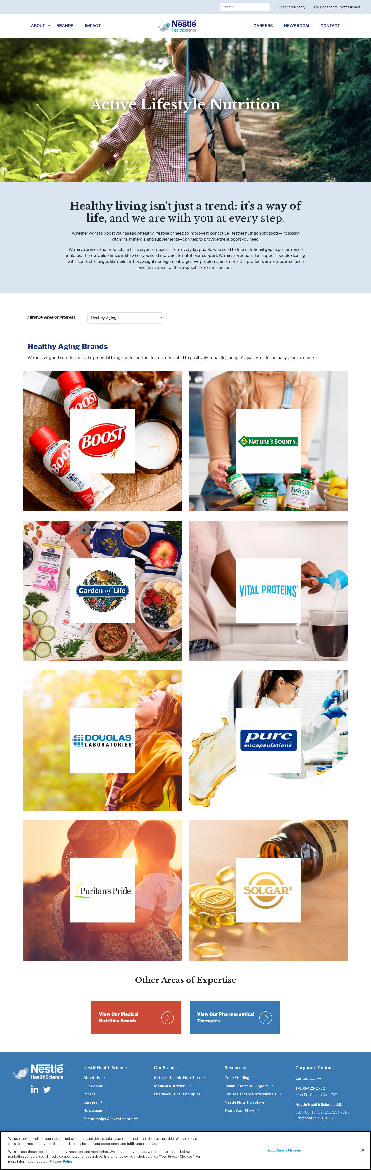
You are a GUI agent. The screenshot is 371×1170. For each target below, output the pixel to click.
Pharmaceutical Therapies (177, 1094)
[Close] (362, 1150)
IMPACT (93, 25)
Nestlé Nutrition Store (244, 1102)
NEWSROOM (296, 25)
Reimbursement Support (246, 1086)
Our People (93, 1086)
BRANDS (65, 25)
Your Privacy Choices (284, 1150)
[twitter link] (47, 1089)
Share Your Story (291, 7)
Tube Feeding (237, 1077)
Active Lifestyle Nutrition (177, 1077)
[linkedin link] (35, 1089)
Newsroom (92, 1110)
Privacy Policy (61, 1161)
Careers (90, 1102)
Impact (89, 1094)
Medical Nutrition (170, 1086)
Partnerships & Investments (107, 1118)
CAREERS (263, 25)
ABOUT (38, 25)
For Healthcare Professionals (337, 7)
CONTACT (330, 25)
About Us (91, 1077)
